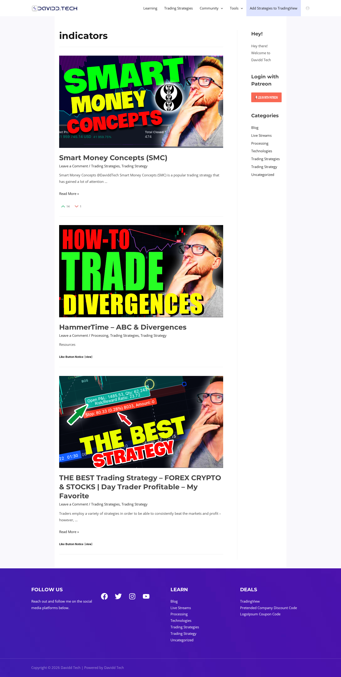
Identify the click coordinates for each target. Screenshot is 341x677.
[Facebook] (104, 596)
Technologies (261, 151)
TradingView (250, 601)
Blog (254, 127)
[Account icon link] (308, 8)
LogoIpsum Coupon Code (260, 614)
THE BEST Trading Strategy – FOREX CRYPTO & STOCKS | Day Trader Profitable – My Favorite (140, 487)
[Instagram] (132, 596)
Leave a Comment (73, 166)
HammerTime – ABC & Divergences (123, 327)
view (88, 357)
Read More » (69, 193)
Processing (99, 335)
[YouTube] (146, 596)
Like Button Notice (71, 357)
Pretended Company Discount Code (268, 607)
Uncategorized (262, 174)
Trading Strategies (105, 166)
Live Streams (261, 135)
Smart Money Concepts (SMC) (113, 157)
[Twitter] (118, 596)
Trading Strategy (135, 166)
